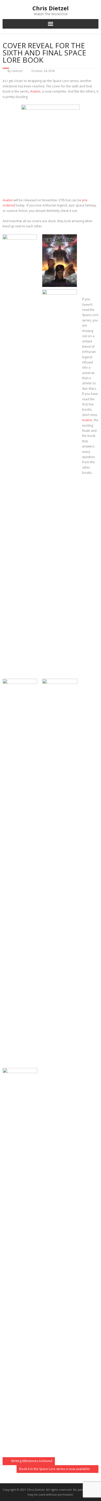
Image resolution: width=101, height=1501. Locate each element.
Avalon (35, 91)
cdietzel (17, 71)
